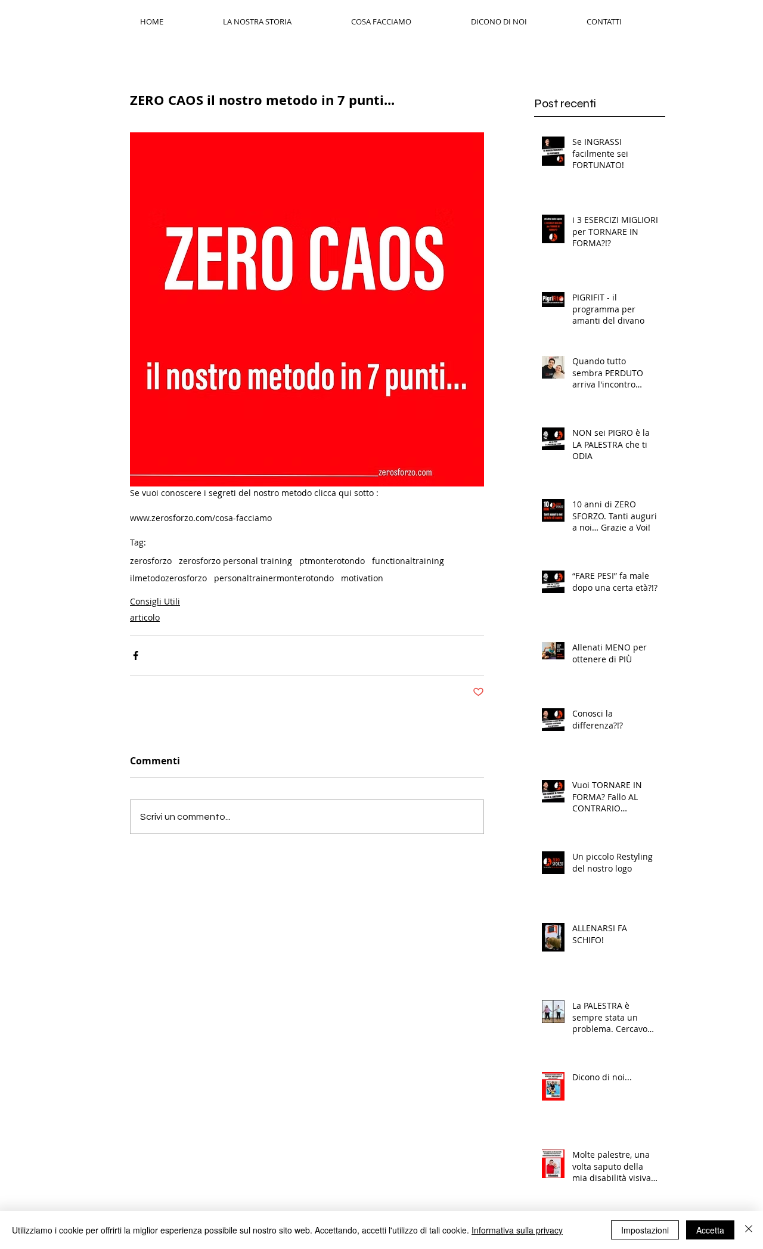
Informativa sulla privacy (517, 1230)
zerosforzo (151, 561)
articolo (145, 617)
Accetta (710, 1230)
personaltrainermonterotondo (274, 578)
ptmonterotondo (332, 561)
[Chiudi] (749, 1229)
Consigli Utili (155, 601)
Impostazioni (645, 1230)
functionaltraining (408, 561)
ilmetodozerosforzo (168, 578)
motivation (362, 578)
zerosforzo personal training (235, 561)
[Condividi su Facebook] (135, 655)
